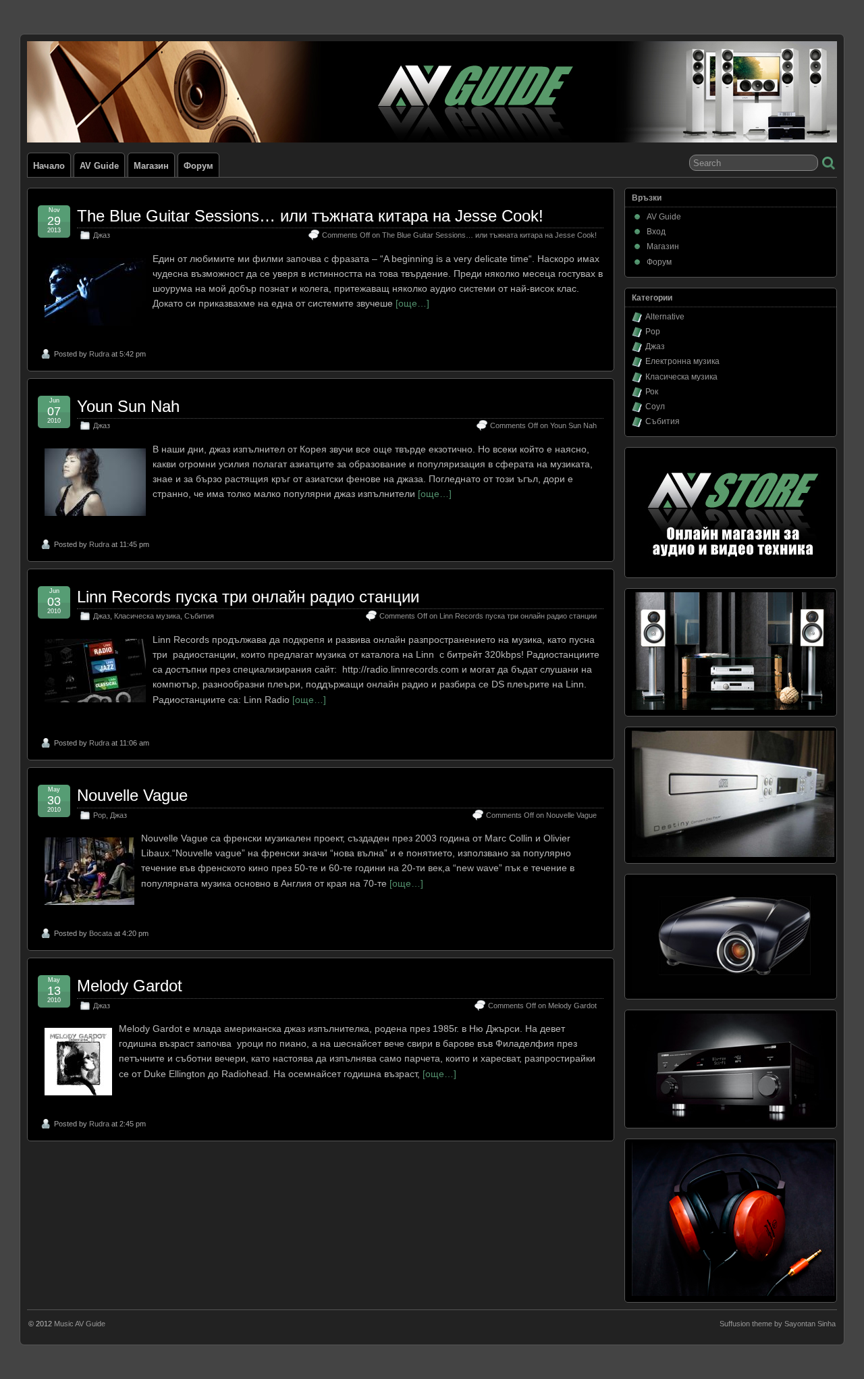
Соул (655, 406)
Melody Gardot (129, 986)
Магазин (151, 166)
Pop (99, 815)
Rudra (99, 354)
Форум (198, 166)
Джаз (101, 235)
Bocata (100, 933)
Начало (49, 166)
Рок (651, 391)
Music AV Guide (79, 1324)
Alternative (664, 316)
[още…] (412, 303)
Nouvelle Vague (132, 795)
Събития (199, 616)
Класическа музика (147, 616)
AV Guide (99, 166)
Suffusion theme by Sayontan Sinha (778, 1324)
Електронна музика (682, 361)
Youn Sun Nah (128, 406)
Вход (656, 231)
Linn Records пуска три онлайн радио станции (248, 597)
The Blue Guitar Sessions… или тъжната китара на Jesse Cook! (310, 216)
